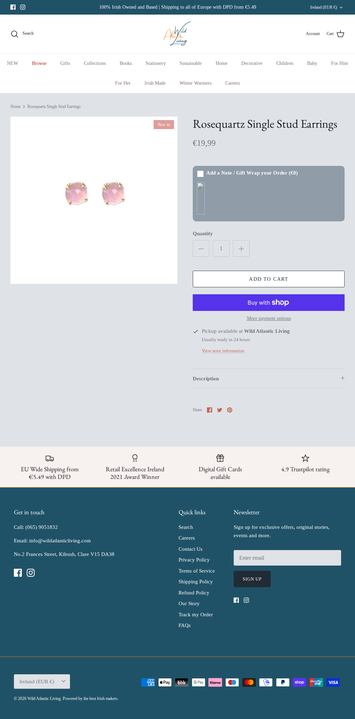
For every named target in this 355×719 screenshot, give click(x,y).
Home (221, 63)
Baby (312, 63)
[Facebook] (13, 7)
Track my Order (196, 614)
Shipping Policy (196, 581)
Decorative (251, 63)
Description (206, 378)
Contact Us (190, 549)
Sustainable (191, 63)
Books (126, 63)
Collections (95, 63)
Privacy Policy (194, 559)
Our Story (189, 603)
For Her (123, 83)
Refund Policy (194, 592)
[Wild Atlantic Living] (177, 34)
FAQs (185, 625)
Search (186, 527)
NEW (12, 63)
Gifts (65, 63)
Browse (39, 63)
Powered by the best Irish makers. (91, 698)
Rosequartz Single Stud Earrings (54, 106)
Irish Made (155, 83)
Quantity (203, 233)
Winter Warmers (195, 83)
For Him (339, 63)
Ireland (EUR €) (323, 7)
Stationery (156, 63)
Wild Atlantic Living (44, 698)
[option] (94, 200)
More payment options (269, 318)
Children (284, 63)
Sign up (252, 579)
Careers (232, 83)
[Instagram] (22, 7)
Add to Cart (268, 279)
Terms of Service (197, 571)
